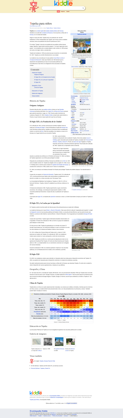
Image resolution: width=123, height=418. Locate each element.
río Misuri (39, 350)
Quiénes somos (47, 415)
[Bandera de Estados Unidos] (80, 99)
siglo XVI (51, 111)
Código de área (74, 132)
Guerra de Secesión (48, 174)
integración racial (35, 212)
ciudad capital (40, 31)
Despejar (80, 8)
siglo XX (40, 196)
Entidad (73, 98)
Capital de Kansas (81, 34)
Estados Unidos (85, 99)
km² (83, 112)
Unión (64, 161)
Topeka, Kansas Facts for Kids (47, 361)
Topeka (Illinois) (49, 28)
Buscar (83, 8)
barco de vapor (77, 141)
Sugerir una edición (72, 403)
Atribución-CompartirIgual (56, 397)
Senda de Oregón (40, 127)
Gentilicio (73, 129)
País (73, 99)
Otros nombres (74, 66)
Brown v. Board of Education (53, 210)
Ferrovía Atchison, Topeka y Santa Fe (40, 368)
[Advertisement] (61, 17)
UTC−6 (81, 130)
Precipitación (37, 311)
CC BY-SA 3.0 (53, 413)
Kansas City (64, 127)
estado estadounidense (52, 31)
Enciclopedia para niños (35, 26)
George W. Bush (88, 214)
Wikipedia (53, 414)
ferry (42, 131)
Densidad (74, 124)
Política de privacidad (57, 415)
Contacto (66, 415)
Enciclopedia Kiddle (55, 395)
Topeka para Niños (34, 399)
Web (58, 11)
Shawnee (82, 102)
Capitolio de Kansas (77, 189)
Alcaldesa (73, 104)
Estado (73, 101)
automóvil (52, 196)
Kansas (83, 101)
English (67, 11)
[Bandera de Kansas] (80, 101)
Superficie (73, 111)
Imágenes (63, 11)
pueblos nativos (47, 109)
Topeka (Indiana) (57, 28)
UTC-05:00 (86, 130)
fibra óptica (69, 274)
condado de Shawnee (47, 33)
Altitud (72, 117)
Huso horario (74, 130)
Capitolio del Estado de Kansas (60, 164)
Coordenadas (74, 96)
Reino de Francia (59, 111)
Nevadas (38, 313)
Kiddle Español (33, 415)
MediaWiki (74, 414)
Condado (74, 102)
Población (73, 121)
